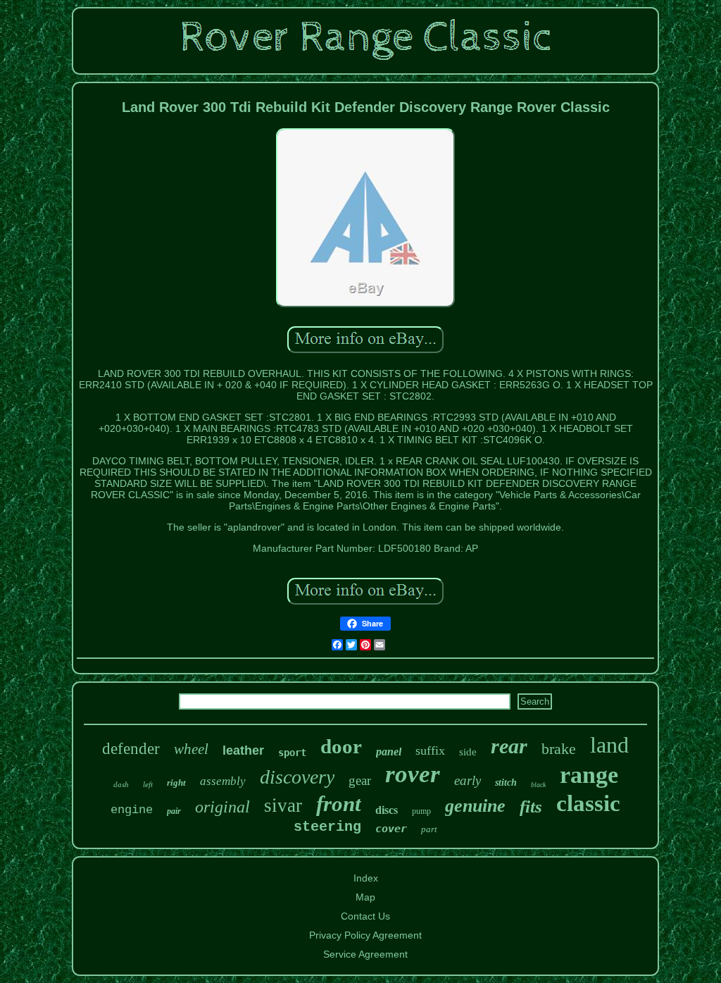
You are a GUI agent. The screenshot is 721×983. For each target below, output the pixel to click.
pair (174, 811)
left (148, 784)
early (467, 780)
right (176, 782)
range (589, 775)
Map (365, 897)
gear (360, 780)
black (538, 785)
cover (391, 828)
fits (531, 806)
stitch (506, 782)
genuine (475, 806)
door (341, 746)
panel (388, 752)
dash (121, 784)
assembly (223, 781)
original (222, 807)
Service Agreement (365, 954)
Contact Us (365, 916)
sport (292, 752)
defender (131, 749)
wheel (191, 749)
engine (132, 810)
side (468, 752)
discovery (297, 777)
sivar (283, 805)
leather (243, 750)
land (609, 745)
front (338, 803)
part (429, 829)
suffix (430, 750)
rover (412, 774)
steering (327, 827)
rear (509, 746)
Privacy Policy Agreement (365, 935)
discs (386, 810)
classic (588, 803)
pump (421, 811)
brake (558, 749)
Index (365, 878)
